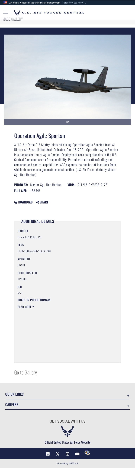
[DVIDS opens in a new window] (87, 452)
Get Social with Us (67, 421)
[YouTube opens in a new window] (77, 454)
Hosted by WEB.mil (67, 463)
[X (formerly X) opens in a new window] (57, 454)
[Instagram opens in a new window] (67, 454)
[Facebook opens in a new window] (47, 454)
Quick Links (14, 394)
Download (25, 202)
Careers (11, 404)
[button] (74, 3)
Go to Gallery (25, 372)
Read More (25, 307)
